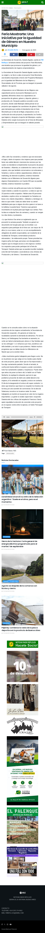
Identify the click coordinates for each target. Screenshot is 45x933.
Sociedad (6, 537)
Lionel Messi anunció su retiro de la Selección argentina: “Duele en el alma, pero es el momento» (22, 499)
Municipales (17, 8)
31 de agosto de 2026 (8, 505)
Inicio (11, 8)
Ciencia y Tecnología (10, 581)
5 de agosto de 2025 (29, 50)
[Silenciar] (34, 417)
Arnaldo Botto (13, 50)
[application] (22, 417)
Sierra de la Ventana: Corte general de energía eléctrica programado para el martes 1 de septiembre (19, 544)
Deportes (6, 492)
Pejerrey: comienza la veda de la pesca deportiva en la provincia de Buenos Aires (21, 629)
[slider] (39, 417)
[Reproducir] (4, 417)
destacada (10, 453)
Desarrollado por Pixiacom (9, 929)
